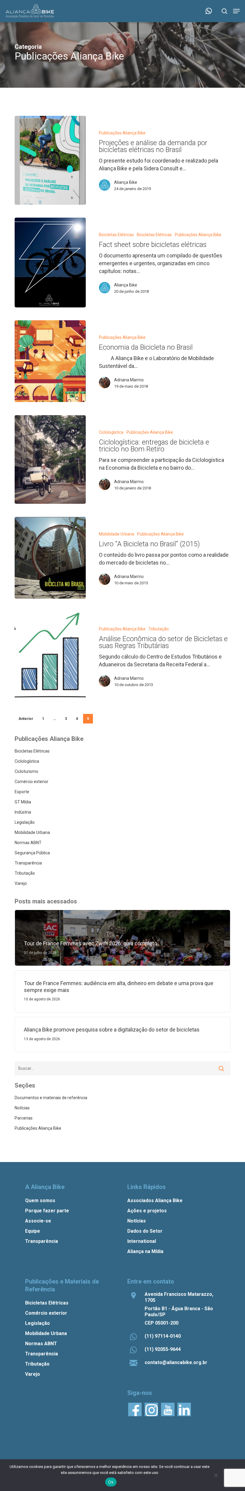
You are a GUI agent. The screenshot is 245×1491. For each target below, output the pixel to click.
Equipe (32, 1231)
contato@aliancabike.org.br (176, 1362)
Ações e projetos (147, 1211)
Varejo (21, 883)
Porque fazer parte (47, 1211)
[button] (236, 11)
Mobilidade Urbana (116, 534)
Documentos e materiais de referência (51, 1097)
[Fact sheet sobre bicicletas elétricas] (50, 262)
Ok (111, 1482)
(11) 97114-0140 (163, 1336)
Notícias (22, 1107)
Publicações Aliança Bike (122, 133)
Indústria (23, 812)
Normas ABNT (28, 842)
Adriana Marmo (129, 379)
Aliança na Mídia (145, 1251)
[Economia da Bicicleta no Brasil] (50, 361)
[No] (216, 1475)
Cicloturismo (26, 771)
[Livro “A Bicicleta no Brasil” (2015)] (50, 558)
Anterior (26, 719)
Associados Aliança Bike (155, 1200)
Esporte (22, 791)
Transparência (28, 863)
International (141, 1241)
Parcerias (24, 1118)
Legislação (25, 822)
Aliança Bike (125, 182)
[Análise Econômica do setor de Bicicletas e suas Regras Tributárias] (50, 656)
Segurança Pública (32, 852)
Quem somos (40, 1200)
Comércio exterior (31, 781)
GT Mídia (23, 802)
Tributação (158, 629)
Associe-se (38, 1221)
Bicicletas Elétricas (116, 235)
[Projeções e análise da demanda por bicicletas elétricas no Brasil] (50, 160)
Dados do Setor (145, 1231)
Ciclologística (111, 432)
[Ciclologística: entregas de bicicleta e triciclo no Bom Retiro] (50, 459)
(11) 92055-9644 (163, 1349)
